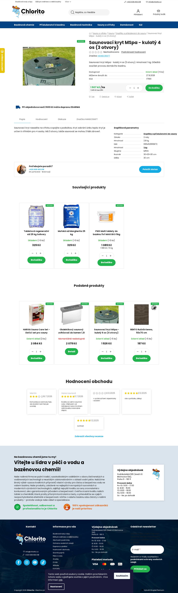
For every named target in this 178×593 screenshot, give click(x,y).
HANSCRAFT (104, 55)
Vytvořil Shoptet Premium (154, 590)
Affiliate (56, 565)
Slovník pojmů (58, 553)
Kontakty (56, 568)
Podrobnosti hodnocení (133, 52)
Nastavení (56, 586)
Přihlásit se (140, 568)
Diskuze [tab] (62, 119)
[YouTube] (35, 562)
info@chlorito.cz (154, 2)
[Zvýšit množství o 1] (138, 88)
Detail (71, 351)
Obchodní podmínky (61, 540)
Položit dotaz (150, 169)
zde (60, 579)
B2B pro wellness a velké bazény (48, 2)
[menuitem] (24, 25)
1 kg (145, 147)
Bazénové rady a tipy (23, 2)
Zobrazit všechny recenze (89, 436)
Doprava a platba (60, 546)
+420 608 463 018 (134, 2)
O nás (55, 562)
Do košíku (154, 87)
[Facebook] (19, 562)
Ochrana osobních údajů (63, 543)
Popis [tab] (22, 119)
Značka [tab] (87, 119)
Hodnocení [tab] (41, 119)
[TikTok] (43, 562)
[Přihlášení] (145, 12)
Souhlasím (122, 575)
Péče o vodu (57, 556)
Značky (56, 559)
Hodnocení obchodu (61, 549)
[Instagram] (27, 562)
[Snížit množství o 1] (130, 88)
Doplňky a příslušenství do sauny (160, 133)
